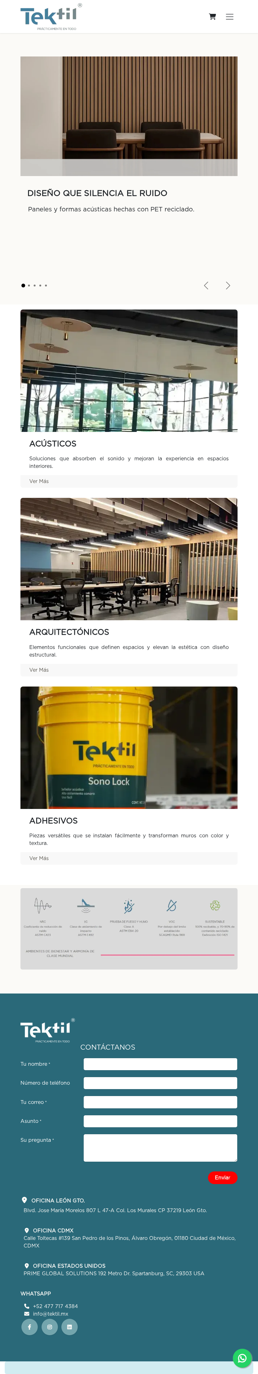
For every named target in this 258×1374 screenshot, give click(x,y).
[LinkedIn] (50, 1327)
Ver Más (39, 481)
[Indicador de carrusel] (23, 285)
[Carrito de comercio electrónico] (212, 17)
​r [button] (222, 1177)
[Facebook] (29, 1327)
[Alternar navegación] (230, 17)
